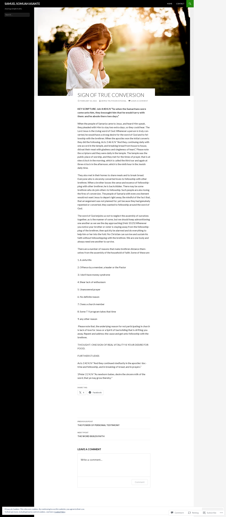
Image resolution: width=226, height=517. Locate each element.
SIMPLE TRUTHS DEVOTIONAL (113, 101)
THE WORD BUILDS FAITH (91, 434)
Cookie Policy (59, 512)
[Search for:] (17, 15)
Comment (140, 482)
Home (169, 4)
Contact (180, 4)
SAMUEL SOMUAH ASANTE (22, 3)
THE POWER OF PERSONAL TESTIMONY (98, 423)
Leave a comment (139, 101)
